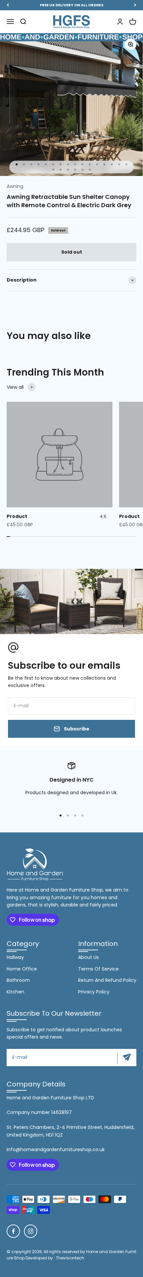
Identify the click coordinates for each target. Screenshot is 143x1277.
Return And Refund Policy (107, 980)
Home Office (22, 969)
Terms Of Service (98, 969)
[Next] (135, 5)
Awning (15, 186)
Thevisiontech (70, 1258)
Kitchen (15, 991)
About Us (88, 957)
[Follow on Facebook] (13, 1231)
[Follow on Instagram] (30, 1231)
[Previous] (8, 5)
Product (17, 516)
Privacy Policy (93, 991)
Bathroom (18, 980)
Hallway (15, 957)
